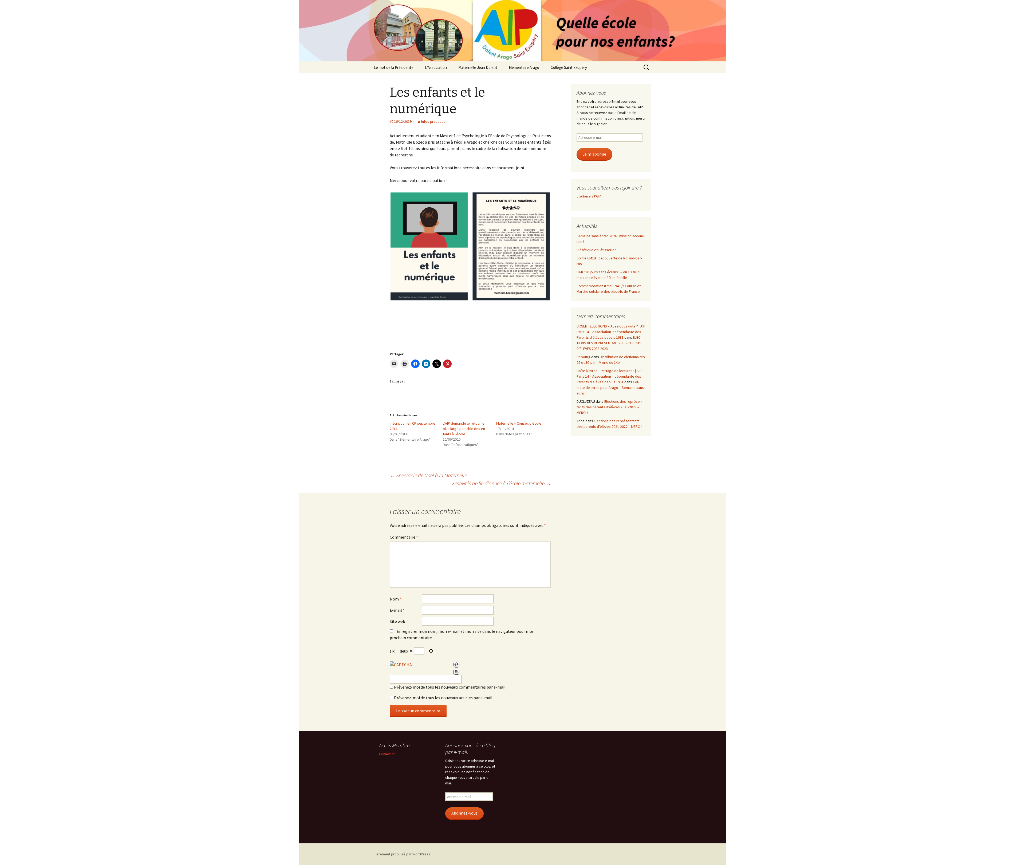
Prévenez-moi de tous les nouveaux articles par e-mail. (443, 697)
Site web (397, 621)
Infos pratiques (433, 121)
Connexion (387, 754)
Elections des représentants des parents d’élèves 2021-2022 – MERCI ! (610, 407)
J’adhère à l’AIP (589, 196)
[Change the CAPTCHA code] (456, 664)
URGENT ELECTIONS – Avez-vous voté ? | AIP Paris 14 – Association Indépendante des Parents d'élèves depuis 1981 (611, 332)
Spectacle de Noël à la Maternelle (428, 475)
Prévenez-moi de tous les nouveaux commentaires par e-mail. (450, 687)
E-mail (397, 610)
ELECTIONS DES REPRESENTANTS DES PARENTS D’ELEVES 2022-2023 (609, 343)
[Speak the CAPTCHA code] (456, 672)
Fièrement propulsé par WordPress (402, 854)
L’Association (436, 67)
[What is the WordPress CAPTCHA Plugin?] (401, 664)
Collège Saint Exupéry (569, 67)
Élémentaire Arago (524, 67)
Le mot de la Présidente (393, 67)
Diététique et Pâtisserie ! (596, 249)
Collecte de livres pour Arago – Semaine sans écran (610, 388)
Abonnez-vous (464, 813)
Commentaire (404, 537)
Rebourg (583, 356)
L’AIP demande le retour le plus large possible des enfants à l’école (464, 428)
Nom (395, 599)
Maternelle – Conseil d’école (518, 423)
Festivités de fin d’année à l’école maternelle (501, 483)
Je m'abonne (594, 154)
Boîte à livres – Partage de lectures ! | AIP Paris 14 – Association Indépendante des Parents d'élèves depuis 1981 (609, 376)
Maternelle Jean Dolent (477, 67)
